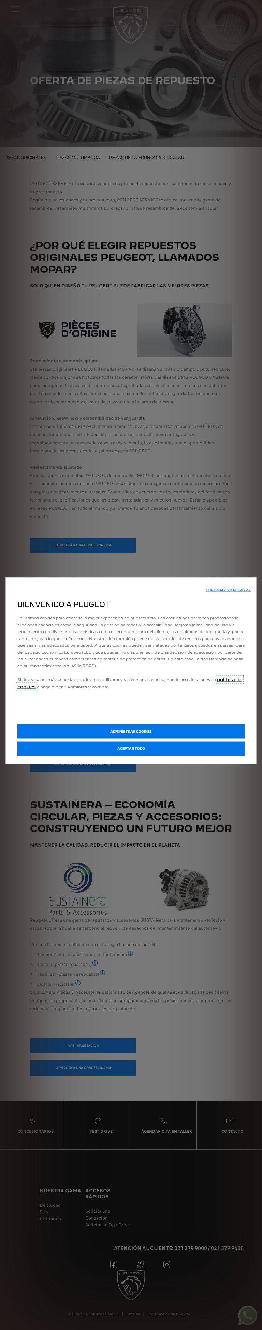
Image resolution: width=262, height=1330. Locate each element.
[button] (228, 590)
